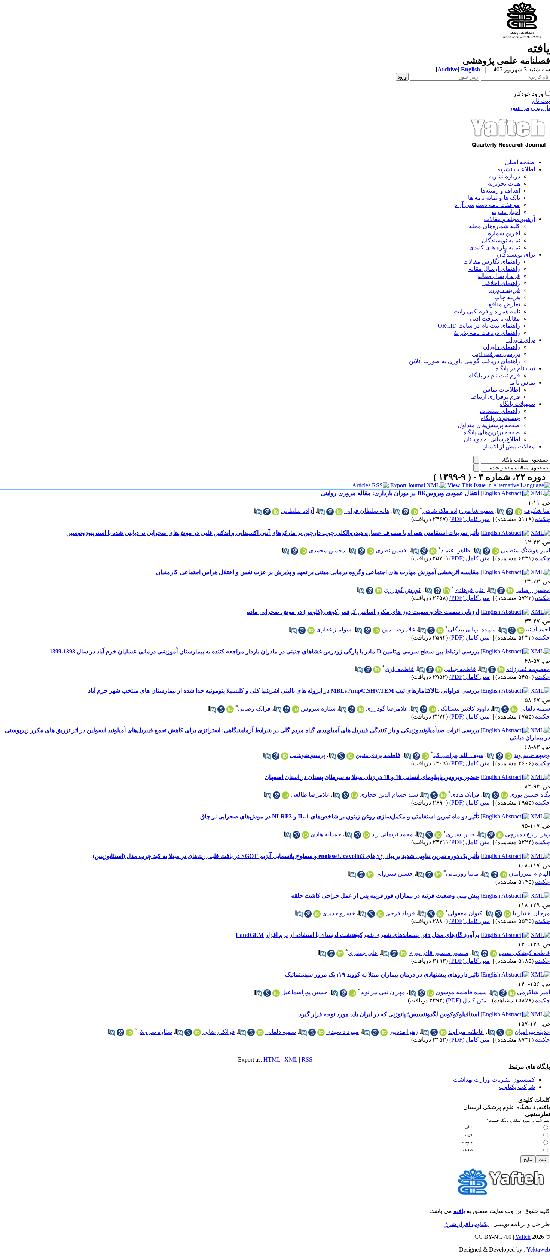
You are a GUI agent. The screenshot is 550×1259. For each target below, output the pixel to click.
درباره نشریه (504, 176)
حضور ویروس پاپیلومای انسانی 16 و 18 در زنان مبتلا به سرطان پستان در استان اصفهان (372, 777)
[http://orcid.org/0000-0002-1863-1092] (370, 551)
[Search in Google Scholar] (509, 511)
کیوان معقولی (465, 913)
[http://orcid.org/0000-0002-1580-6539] (303, 551)
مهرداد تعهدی (342, 1032)
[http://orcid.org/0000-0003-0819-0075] (352, 993)
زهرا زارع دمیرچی (527, 834)
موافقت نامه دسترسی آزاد (487, 205)
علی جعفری (363, 953)
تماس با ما (522, 382)
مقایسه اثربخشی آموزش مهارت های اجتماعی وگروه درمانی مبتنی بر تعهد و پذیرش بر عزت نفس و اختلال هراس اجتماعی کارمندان (317, 572)
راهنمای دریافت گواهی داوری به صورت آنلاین (464, 361)
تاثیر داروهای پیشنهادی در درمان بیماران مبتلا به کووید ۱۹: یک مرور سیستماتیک (382, 974)
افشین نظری (392, 550)
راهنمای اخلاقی (501, 283)
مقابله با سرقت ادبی (495, 318)
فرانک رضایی (254, 708)
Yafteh (523, 1237)
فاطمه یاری (399, 669)
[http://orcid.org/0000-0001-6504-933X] (509, 1032)
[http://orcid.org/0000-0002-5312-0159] (443, 1032)
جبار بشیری (460, 834)
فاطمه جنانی (460, 669)
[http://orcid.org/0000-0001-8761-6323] (340, 953)
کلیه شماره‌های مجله (494, 226)
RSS (307, 1059)
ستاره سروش (318, 708)
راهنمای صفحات (500, 411)
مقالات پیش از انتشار (509, 446)
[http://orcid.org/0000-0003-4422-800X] (339, 511)
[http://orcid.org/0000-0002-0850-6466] (366, 835)
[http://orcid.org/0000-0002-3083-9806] (350, 756)
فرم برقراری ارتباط (495, 396)
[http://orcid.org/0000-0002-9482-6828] (425, 756)
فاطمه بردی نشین (377, 755)
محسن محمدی (327, 550)
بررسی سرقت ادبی (496, 354)
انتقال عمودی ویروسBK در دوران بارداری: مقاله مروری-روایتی (400, 493)
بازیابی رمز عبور (530, 108)
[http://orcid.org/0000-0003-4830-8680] (440, 630)
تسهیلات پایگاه (517, 404)
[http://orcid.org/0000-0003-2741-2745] (414, 511)
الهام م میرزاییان (529, 873)
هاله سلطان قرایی (366, 511)
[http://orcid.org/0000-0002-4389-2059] (360, 709)
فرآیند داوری (504, 290)
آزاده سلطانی (297, 511)
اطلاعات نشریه (516, 169)
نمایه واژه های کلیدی (494, 247)
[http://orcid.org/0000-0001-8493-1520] (501, 669)
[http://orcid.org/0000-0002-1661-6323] (295, 709)
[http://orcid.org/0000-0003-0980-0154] (440, 914)
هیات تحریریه (504, 183)
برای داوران (520, 340)
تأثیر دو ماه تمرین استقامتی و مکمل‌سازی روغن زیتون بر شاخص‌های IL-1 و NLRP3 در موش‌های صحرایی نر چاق (339, 816)
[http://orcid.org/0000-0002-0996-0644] (446, 590)
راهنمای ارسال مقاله (494, 269)
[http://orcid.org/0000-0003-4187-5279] (376, 630)
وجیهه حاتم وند (532, 755)
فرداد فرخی (400, 913)
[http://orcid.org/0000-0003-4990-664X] (443, 795)
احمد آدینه (538, 629)
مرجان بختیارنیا (531, 913)
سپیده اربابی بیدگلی (472, 629)
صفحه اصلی (520, 162)
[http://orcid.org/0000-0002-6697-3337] (285, 795)
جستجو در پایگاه (500, 418)
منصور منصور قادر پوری (438, 953)
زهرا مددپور (403, 1032)
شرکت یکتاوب (517, 1087)
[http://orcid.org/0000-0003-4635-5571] (510, 590)
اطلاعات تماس (501, 389)
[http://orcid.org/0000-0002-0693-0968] (321, 1032)
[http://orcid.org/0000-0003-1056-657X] (512, 993)
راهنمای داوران (501, 347)
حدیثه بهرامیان (532, 1032)
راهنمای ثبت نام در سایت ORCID (479, 325)
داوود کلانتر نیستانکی (463, 708)
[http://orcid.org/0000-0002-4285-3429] (377, 669)
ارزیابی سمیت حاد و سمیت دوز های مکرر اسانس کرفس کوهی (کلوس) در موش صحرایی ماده (363, 612)
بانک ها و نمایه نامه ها (494, 197)
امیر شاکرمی (533, 992)
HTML (271, 1059)
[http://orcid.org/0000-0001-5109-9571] (433, 551)
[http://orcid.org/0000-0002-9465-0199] (370, 874)
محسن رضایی (532, 590)
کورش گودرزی (402, 590)
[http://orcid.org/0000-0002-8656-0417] (230, 709)
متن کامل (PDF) (469, 519)
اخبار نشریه (506, 212)
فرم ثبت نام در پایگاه (494, 375)
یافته (459, 1211)
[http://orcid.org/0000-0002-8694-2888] (432, 709)
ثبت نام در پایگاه (515, 368)
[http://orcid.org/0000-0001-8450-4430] (430, 993)
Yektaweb (538, 1249)
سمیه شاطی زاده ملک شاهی (458, 511)
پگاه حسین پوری (530, 794)
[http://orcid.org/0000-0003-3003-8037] (503, 874)
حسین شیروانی (394, 873)
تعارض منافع (504, 304)
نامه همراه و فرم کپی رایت (486, 311)
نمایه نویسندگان (501, 240)
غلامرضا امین (398, 629)
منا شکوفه (537, 511)
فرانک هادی (465, 794)
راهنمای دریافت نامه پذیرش (485, 333)
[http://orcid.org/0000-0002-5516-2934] (439, 669)
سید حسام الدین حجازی (389, 794)
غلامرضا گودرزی (386, 708)
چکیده (542, 519)
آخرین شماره (504, 233)
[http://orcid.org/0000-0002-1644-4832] (284, 756)
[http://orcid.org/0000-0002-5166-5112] (311, 630)
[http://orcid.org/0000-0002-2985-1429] (403, 953)
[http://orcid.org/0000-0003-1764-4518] (508, 756)
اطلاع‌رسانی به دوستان (492, 439)
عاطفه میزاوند (466, 1032)
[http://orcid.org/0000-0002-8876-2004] (354, 795)
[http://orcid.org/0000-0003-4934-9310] (504, 795)
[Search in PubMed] (500, 511)
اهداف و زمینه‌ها (500, 190)
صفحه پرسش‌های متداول (489, 425)
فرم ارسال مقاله (499, 276)
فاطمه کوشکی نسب (524, 953)
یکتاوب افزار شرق (466, 1224)
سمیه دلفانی (534, 708)
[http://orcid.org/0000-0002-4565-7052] (438, 835)
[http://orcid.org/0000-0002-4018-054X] (518, 511)
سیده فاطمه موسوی (461, 992)
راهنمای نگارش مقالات (491, 261)
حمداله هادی (326, 834)
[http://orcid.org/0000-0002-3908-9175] (378, 590)
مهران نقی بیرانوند (382, 992)
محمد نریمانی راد (392, 834)
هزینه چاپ (507, 297)
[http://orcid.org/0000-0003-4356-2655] (276, 993)
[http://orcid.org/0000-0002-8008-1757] (493, 953)
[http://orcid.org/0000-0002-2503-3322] (317, 914)
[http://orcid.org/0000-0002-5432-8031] (305, 835)
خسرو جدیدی (338, 913)
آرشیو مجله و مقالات (509, 219)
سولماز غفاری (333, 629)
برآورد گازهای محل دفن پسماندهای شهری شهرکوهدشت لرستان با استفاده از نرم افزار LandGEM (357, 935)
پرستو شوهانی (307, 755)
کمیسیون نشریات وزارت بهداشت (494, 1079)
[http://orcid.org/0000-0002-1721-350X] (500, 835)
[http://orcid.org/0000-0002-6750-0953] (275, 511)
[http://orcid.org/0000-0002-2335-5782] (514, 709)
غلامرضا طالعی (310, 794)
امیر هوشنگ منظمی (525, 550)
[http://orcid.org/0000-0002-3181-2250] (507, 914)
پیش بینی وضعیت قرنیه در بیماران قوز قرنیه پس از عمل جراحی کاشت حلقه (385, 895)
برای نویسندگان (516, 254)
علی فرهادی (469, 590)
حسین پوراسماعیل (304, 992)
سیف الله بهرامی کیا (458, 755)
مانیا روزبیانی (462, 873)
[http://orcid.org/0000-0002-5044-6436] (438, 874)
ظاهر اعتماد (455, 550)
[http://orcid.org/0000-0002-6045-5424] (380, 914)
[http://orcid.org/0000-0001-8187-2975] (495, 551)
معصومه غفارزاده (528, 669)
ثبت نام (541, 101)
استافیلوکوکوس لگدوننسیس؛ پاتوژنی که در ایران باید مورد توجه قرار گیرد (389, 1014)
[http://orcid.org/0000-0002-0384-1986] (384, 1032)
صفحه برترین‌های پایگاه (491, 432)
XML (290, 1059)
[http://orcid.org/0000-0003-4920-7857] (521, 630)
